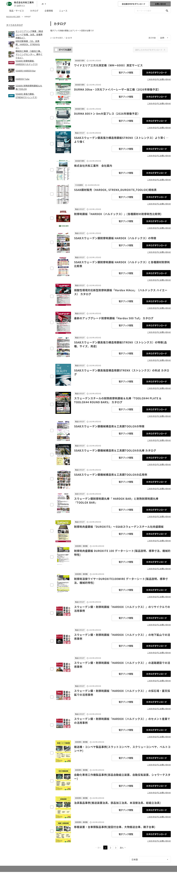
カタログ (34, 10)
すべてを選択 (65, 49)
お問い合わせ (160, 4)
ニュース (63, 10)
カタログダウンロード (156, 72)
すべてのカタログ (14, 24)
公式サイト (21, 5)
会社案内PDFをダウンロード (133, 4)
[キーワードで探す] (167, 11)
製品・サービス (16, 10)
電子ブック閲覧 (126, 72)
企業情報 (49, 10)
